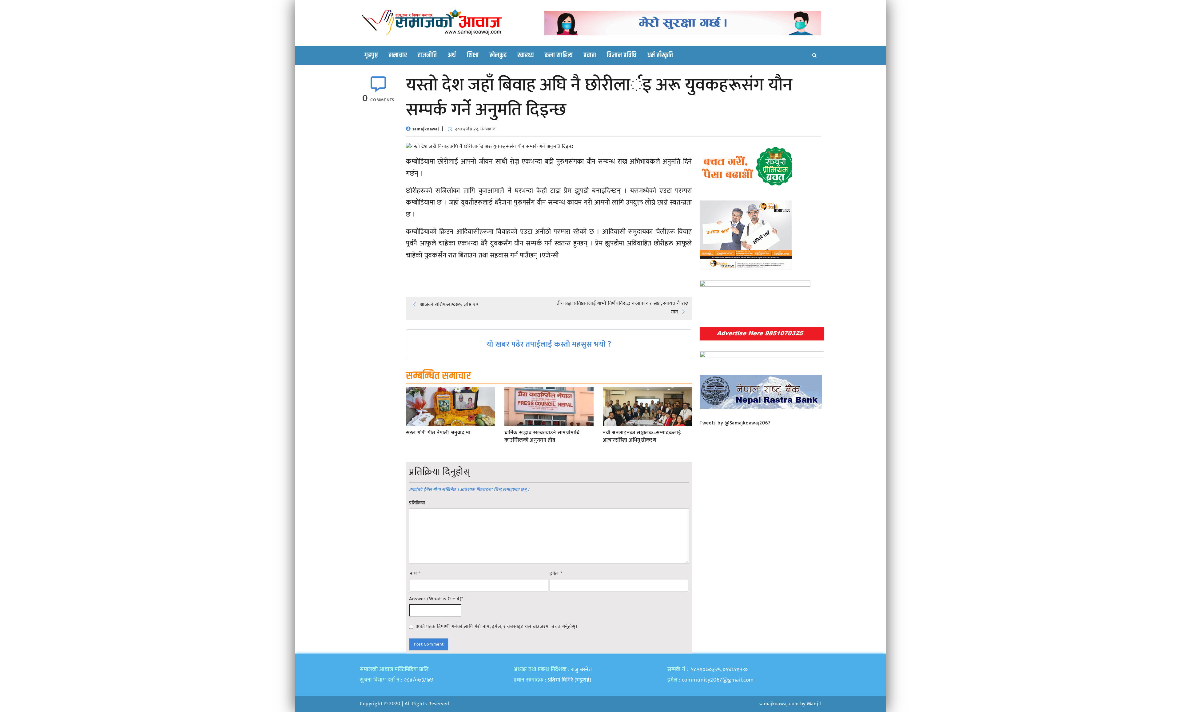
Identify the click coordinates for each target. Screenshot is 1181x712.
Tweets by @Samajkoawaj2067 (735, 423)
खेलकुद (498, 55)
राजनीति (427, 55)
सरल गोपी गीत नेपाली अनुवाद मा (438, 433)
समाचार (398, 55)
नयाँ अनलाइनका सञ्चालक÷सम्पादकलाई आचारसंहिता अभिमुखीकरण (642, 436)
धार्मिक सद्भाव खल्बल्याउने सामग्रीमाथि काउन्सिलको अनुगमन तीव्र (541, 436)
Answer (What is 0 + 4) (436, 599)
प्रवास (589, 55)
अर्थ (452, 55)
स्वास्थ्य (525, 55)
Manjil (814, 704)
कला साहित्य (559, 55)
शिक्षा (473, 55)
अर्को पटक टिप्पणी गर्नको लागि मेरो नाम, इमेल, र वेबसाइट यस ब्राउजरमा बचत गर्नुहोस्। (497, 626)
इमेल (556, 574)
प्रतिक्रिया (417, 503)
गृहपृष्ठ (371, 55)
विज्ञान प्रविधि (622, 55)
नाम (415, 574)
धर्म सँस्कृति (660, 55)
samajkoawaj (425, 129)
